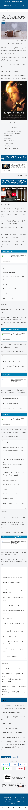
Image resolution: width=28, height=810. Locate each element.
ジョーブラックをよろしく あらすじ (12, 131)
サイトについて (20, 801)
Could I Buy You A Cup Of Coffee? (12, 148)
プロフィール (8, 799)
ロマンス (4, 757)
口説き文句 (15, 757)
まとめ (5, 151)
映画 (9, 757)
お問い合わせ (14, 803)
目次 (12, 127)
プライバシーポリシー (20, 799)
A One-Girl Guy (8, 138)
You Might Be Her (9, 143)
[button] (25, 396)
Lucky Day (7, 145)
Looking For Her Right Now (11, 140)
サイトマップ (8, 801)
